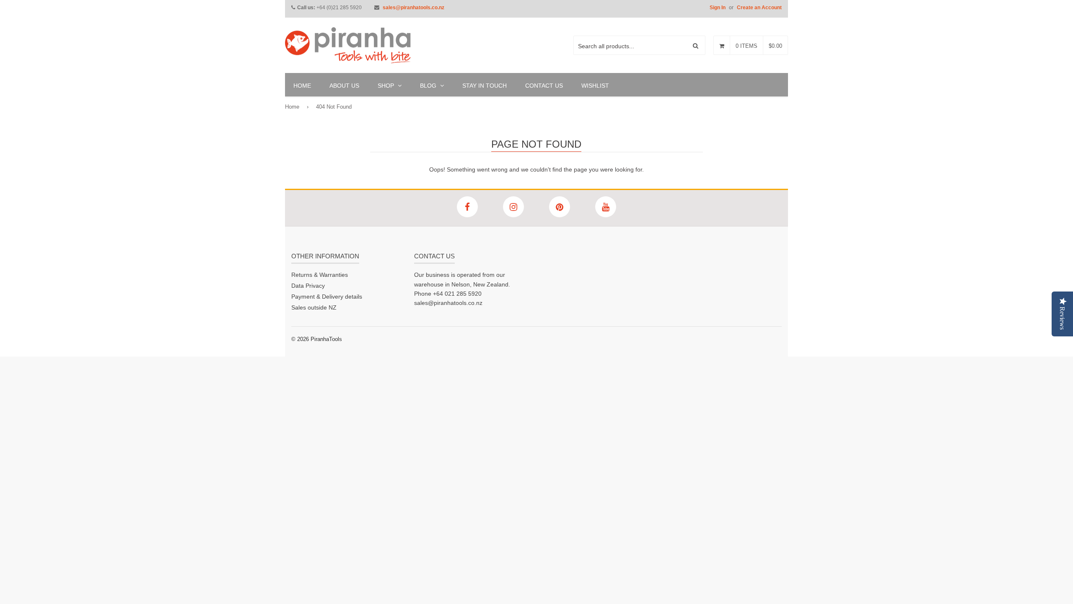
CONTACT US (544, 85)
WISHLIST (595, 85)
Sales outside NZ (314, 307)
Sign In (718, 7)
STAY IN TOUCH (484, 85)
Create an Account (759, 7)
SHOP (387, 85)
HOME (302, 85)
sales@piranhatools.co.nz (413, 7)
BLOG (429, 85)
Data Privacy (308, 285)
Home (292, 107)
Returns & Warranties (319, 274)
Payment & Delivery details (326, 296)
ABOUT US (344, 85)
